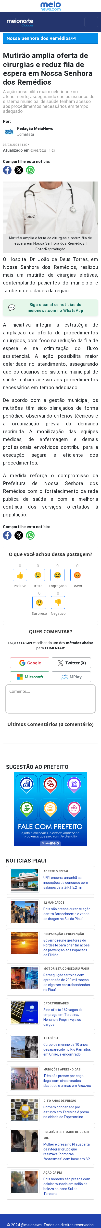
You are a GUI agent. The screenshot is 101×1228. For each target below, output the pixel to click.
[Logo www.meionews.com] (50, 6)
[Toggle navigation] (91, 22)
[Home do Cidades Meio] (25, 22)
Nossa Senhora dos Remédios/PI (41, 38)
